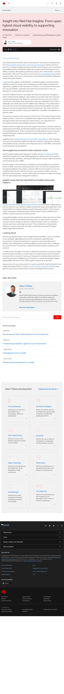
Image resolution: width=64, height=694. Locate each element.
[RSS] (59, 49)
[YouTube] (50, 526)
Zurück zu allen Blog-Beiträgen (11, 58)
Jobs (34, 574)
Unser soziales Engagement (40, 571)
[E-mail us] (15, 49)
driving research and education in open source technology (25, 65)
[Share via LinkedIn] (11, 49)
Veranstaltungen (47, 596)
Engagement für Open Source (40, 568)
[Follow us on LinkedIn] (20, 292)
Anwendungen (13, 492)
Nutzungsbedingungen (27, 609)
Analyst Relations (5, 574)
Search (57, 317)
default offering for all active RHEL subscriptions (31, 139)
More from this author (26, 307)
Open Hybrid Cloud (15, 435)
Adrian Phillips (11, 41)
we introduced (48, 154)
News (34, 565)
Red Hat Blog (6, 10)
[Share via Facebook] (9, 49)
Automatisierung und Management (44, 35)
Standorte (3, 598)
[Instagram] (62, 526)
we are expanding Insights (46, 74)
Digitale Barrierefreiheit (6, 611)
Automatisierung (14, 406)
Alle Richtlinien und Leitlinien (50, 609)
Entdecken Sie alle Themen (47, 389)
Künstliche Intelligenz (44, 406)
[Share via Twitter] (13, 49)
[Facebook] (54, 526)
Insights (33, 264)
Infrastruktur (40, 463)
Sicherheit (40, 436)
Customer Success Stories (8, 571)
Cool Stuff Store (26, 600)
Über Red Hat (4, 596)
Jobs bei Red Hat (26, 596)
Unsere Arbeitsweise (6, 568)
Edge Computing (14, 463)
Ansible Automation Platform (28, 205)
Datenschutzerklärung (6, 609)
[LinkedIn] (46, 526)
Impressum (24, 611)
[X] (58, 526)
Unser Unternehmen (6, 565)
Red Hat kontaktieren (27, 598)
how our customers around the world (41, 266)
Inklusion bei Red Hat (6, 600)
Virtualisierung (41, 491)
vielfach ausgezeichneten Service (32, 561)
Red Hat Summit (47, 600)
